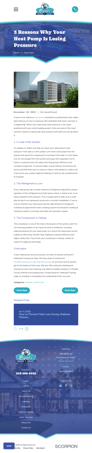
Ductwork (26, 406)
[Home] (45, 9)
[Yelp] (71, 385)
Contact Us (26, 427)
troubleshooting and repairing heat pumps (32, 261)
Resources (26, 422)
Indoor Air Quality (26, 412)
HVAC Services (26, 417)
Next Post (70, 290)
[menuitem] (17, 447)
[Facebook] (66, 385)
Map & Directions (66, 361)
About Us (26, 391)
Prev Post (22, 290)
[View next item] (26, 328)
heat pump (39, 117)
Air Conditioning (26, 396)
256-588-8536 (26, 373)
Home (26, 385)
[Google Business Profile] (60, 385)
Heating (28, 282)
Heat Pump (39, 282)
